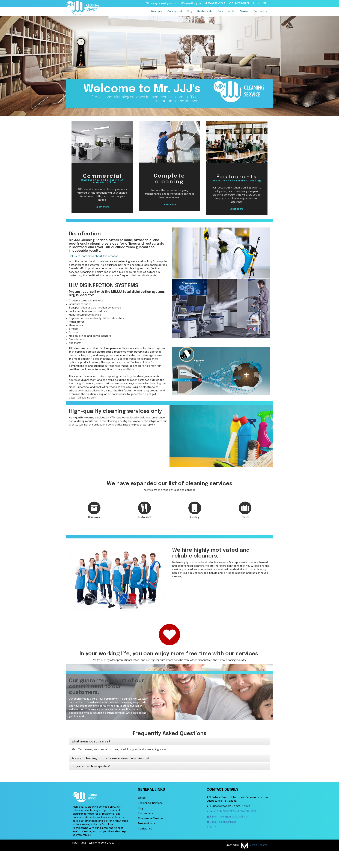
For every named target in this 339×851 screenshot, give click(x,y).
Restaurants (205, 11)
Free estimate (146, 823)
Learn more (102, 207)
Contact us (260, 11)
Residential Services (150, 803)
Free (226, 11)
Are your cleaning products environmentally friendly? (110, 758)
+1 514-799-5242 (214, 3)
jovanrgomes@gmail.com (163, 3)
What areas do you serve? (91, 741)
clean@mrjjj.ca (192, 3)
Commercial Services (150, 818)
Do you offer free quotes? (91, 766)
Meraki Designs (258, 845)
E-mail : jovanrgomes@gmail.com (229, 817)
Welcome (156, 11)
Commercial (174, 11)
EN (264, 3)
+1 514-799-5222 (239, 3)
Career (244, 11)
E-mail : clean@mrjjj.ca (222, 822)
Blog (189, 11)
